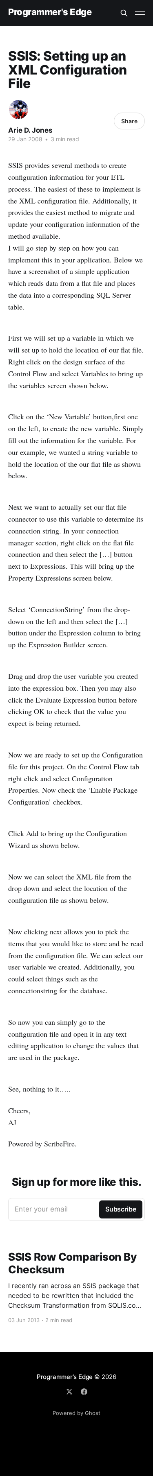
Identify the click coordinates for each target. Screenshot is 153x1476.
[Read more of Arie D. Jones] (18, 109)
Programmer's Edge (50, 12)
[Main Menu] (140, 13)
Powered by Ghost (76, 1413)
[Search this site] (124, 13)
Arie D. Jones (30, 130)
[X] (69, 1391)
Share (129, 121)
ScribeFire (59, 1143)
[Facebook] (84, 1391)
